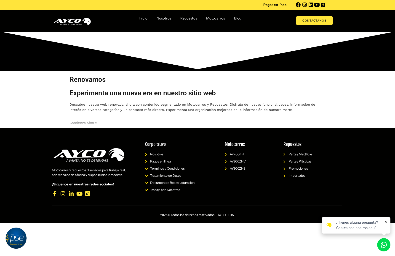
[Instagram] (304, 4)
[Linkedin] (310, 4)
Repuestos (188, 18)
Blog (237, 18)
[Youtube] (316, 4)
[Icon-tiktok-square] (323, 4)
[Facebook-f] (54, 193)
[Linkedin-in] (71, 193)
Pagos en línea (274, 5)
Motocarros (215, 18)
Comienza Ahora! (83, 123)
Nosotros (164, 18)
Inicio (143, 18)
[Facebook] (298, 4)
